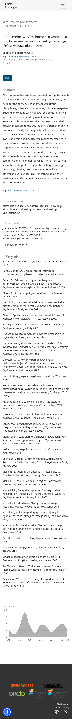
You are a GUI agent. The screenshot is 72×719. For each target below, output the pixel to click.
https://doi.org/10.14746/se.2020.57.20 (21, 190)
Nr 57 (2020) (9, 22)
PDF (7, 77)
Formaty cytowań (15, 244)
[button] (7, 712)
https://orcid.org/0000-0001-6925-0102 (20, 56)
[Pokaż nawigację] (63, 6)
